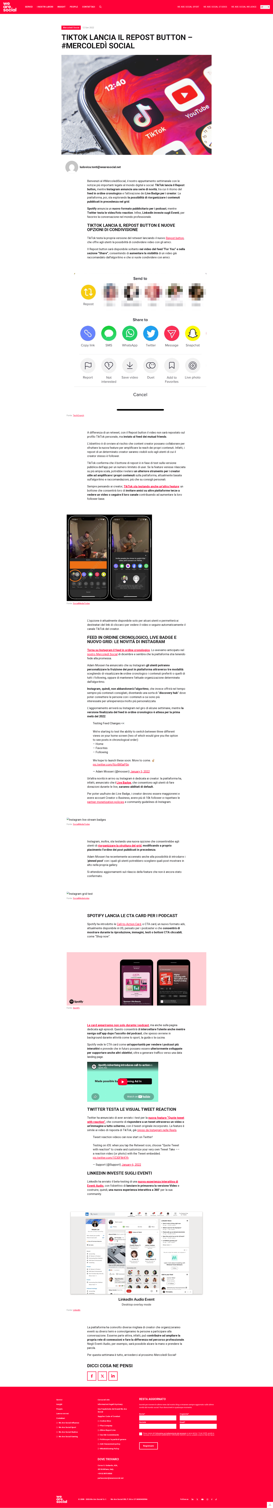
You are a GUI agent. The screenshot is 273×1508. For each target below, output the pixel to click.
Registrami (148, 1446)
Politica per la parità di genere (113, 1439)
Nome (142, 1414)
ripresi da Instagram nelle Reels (156, 1130)
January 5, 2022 (140, 771)
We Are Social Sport (188, 7)
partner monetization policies (105, 802)
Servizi (29, 7)
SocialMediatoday (81, 898)
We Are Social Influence (244, 7)
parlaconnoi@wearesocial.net (110, 1478)
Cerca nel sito (104, 1400)
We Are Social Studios (215, 7)
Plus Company (106, 1426)
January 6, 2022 (131, 1164)
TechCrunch (78, 415)
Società (142, 1422)
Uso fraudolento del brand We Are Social (112, 1410)
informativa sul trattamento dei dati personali (171, 1433)
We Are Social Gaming (68, 1436)
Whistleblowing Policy (109, 1449)
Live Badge (124, 782)
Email (182, 1422)
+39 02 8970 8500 (105, 1473)
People (74, 7)
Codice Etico (105, 1421)
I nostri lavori (45, 7)
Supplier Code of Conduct (109, 1416)
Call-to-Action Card (129, 924)
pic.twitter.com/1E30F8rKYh (111, 1157)
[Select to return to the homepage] (7, 7)
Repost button (175, 238)
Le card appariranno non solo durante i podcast (118, 1025)
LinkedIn (76, 1310)
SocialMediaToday (81, 603)
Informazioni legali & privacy (110, 1404)
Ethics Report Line (108, 1430)
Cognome (184, 1414)
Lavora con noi (62, 1413)
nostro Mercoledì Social (102, 654)
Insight (61, 7)
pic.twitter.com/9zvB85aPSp (111, 764)
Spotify (76, 1008)
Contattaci (88, 7)
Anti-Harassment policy (110, 1444)
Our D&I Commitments (109, 1435)
